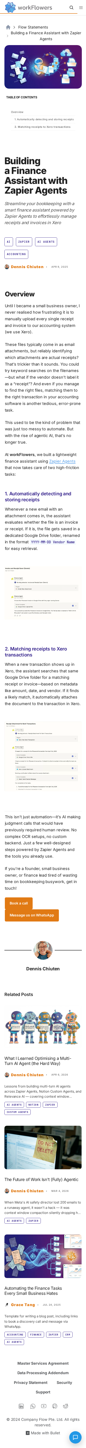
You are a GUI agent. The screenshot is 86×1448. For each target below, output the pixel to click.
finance (36, 1334)
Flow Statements (33, 27)
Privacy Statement (30, 1382)
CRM (67, 1334)
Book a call (19, 903)
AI (9, 242)
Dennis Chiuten (43, 968)
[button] (81, 7)
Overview (17, 112)
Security (64, 1382)
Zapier (24, 242)
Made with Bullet (45, 1433)
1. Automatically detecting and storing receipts (44, 119)
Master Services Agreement (43, 1363)
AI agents (46, 242)
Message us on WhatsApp (32, 915)
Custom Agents (17, 1112)
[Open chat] (75, 1437)
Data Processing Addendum (43, 1373)
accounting (16, 254)
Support (43, 1392)
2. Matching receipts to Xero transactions (43, 126)
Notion (33, 1104)
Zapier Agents (62, 461)
